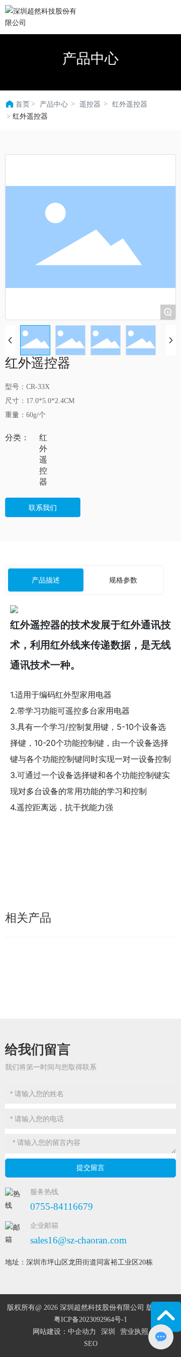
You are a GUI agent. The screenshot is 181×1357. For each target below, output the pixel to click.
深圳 (108, 1331)
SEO (91, 1343)
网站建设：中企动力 (64, 1331)
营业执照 (134, 1331)
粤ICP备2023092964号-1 (90, 1319)
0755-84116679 (61, 1206)
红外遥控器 (129, 104)
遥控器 (90, 104)
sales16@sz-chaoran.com (78, 1240)
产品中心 (90, 58)
